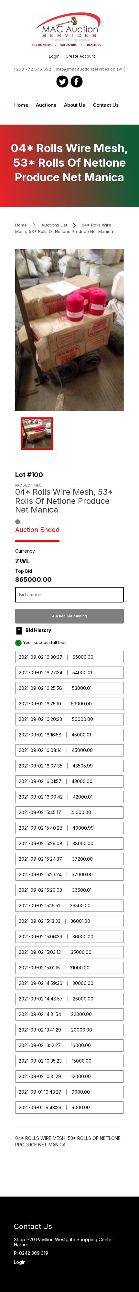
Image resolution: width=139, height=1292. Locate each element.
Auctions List (54, 224)
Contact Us (106, 105)
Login (54, 56)
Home (21, 105)
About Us (74, 105)
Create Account (80, 56)
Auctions (46, 105)
